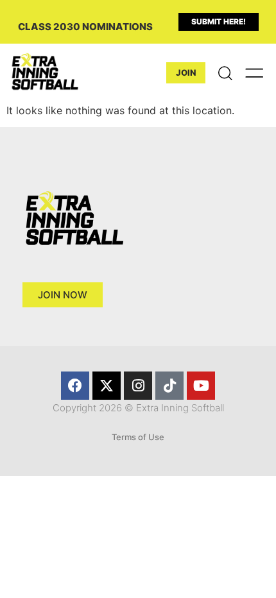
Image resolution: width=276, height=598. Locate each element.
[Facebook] (75, 386)
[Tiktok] (169, 386)
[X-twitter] (106, 386)
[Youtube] (201, 386)
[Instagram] (138, 386)
